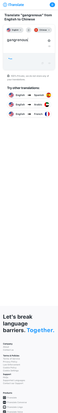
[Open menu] (52, 4)
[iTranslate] (13, 5)
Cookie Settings (11, 370)
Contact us (8, 350)
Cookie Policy (10, 367)
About (6, 347)
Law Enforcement (11, 364)
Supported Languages (14, 380)
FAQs (5, 377)
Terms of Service (11, 359)
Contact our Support (13, 383)
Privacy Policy (10, 362)
